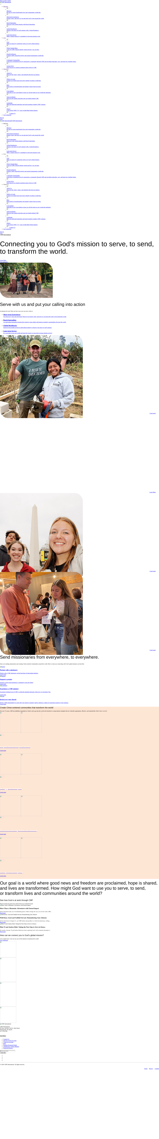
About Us (5, 69)
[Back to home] (5, 2)
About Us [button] (5, 184)
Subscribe (3, 1052)
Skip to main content (5, 0)
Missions (5, 6)
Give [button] (4, 154)
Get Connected (7, 115)
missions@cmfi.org (5, 1032)
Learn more (153, 413)
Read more (3, 913)
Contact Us (12, 113)
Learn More (3, 260)
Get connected (4, 262)
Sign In (2, 117)
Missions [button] (5, 123)
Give (4, 38)
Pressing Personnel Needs (10, 1045)
